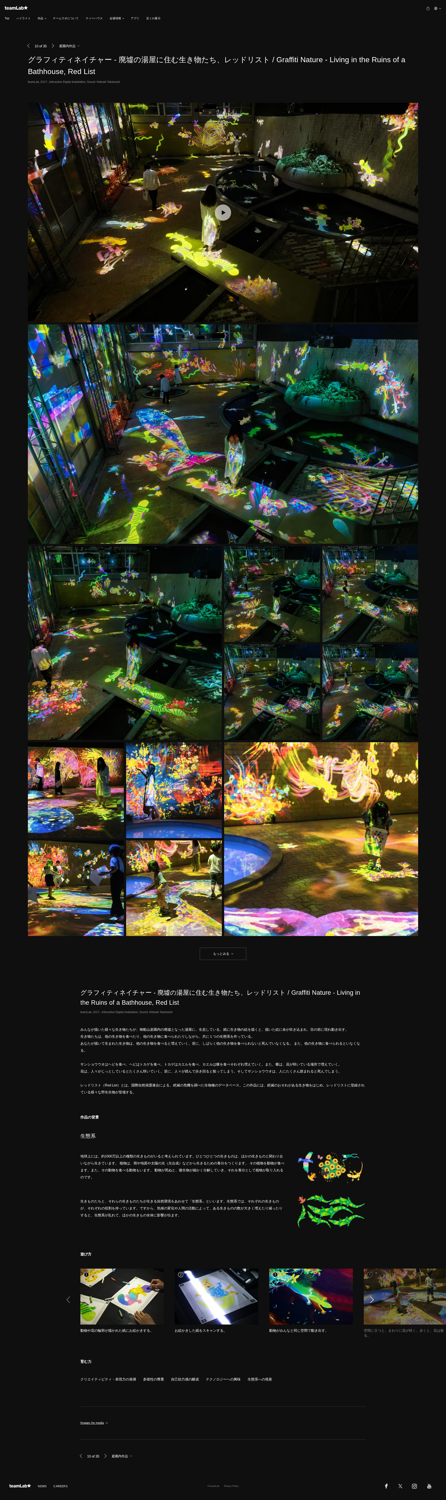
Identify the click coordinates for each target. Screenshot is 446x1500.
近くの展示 (153, 18)
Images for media (92, 1423)
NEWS (42, 1486)
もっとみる (221, 954)
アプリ (135, 18)
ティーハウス (94, 18)
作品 (40, 18)
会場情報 (115, 18)
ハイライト (23, 18)
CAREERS (60, 1486)
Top (7, 18)
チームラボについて (66, 18)
